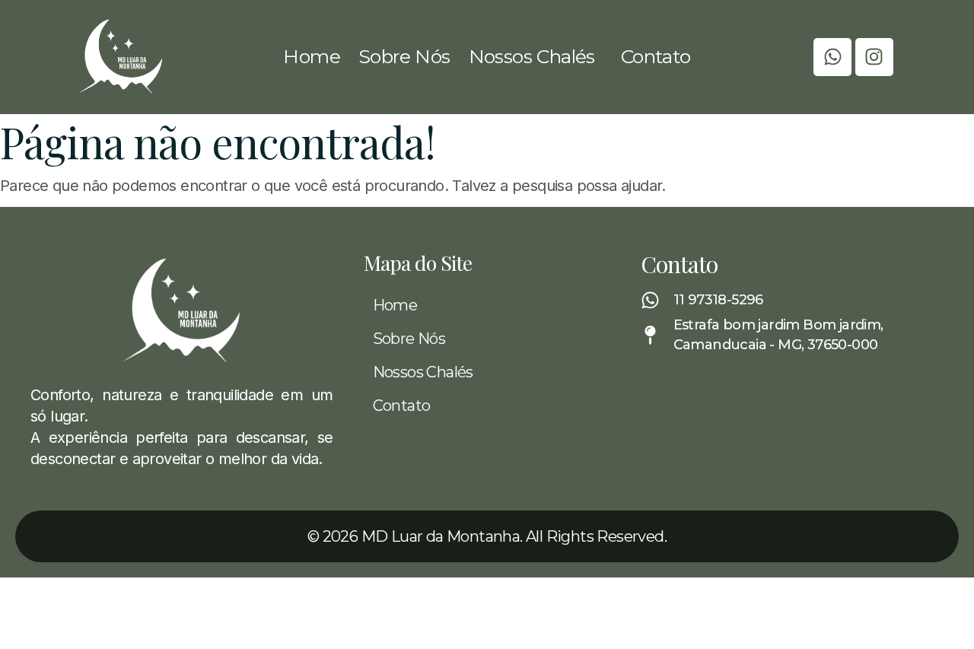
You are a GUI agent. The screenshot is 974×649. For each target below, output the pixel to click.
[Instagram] (874, 57)
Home (311, 56)
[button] (536, 56)
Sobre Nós (404, 56)
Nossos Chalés (532, 56)
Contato (656, 56)
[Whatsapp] (832, 57)
